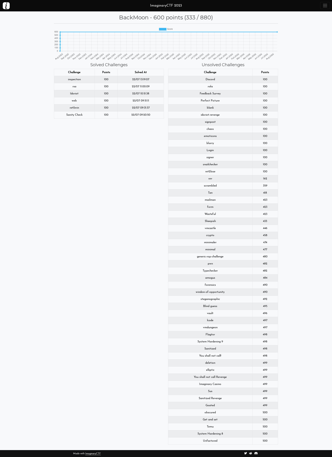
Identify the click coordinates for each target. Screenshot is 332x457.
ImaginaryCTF (93, 453)
